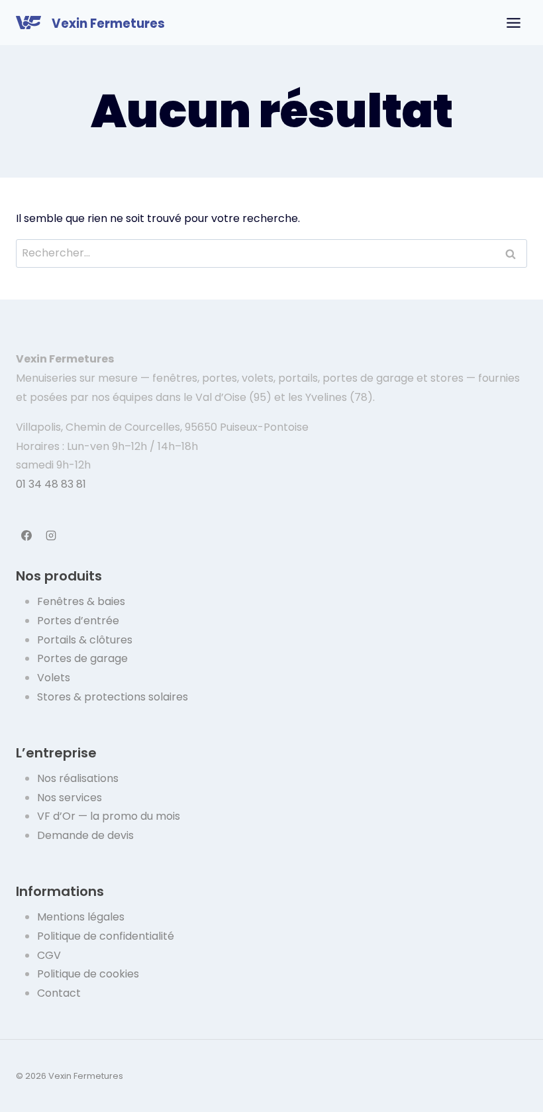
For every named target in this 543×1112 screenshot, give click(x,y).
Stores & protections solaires (112, 696)
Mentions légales (80, 916)
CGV (49, 955)
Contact (59, 993)
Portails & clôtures (84, 639)
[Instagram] (51, 535)
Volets (53, 677)
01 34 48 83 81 (51, 484)
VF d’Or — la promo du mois (108, 816)
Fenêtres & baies (81, 601)
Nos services (69, 797)
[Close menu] (513, 22)
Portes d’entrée (78, 620)
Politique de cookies (88, 973)
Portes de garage (82, 658)
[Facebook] (26, 535)
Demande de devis (85, 835)
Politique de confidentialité (105, 936)
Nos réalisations (78, 778)
